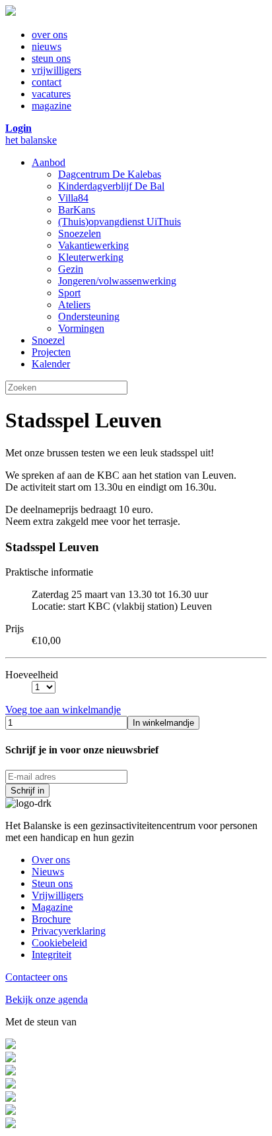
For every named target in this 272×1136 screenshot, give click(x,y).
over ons (49, 34)
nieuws (46, 46)
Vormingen (81, 328)
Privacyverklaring (69, 930)
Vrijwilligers (57, 895)
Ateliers (74, 304)
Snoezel (48, 340)
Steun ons (52, 883)
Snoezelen (79, 233)
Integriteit (51, 954)
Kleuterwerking (90, 257)
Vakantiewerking (93, 245)
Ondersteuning (88, 316)
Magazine (52, 907)
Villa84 (73, 197)
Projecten (51, 352)
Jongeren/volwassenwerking (117, 280)
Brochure (51, 919)
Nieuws (48, 871)
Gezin (70, 269)
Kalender (51, 363)
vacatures (51, 93)
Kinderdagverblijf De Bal (111, 186)
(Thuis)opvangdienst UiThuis (119, 221)
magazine (51, 105)
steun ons (51, 58)
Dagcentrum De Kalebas (109, 174)
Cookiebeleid (59, 942)
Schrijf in (27, 791)
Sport (69, 292)
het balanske (31, 140)
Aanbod (48, 162)
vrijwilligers (56, 70)
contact (46, 82)
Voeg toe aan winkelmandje (63, 709)
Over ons (51, 859)
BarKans (76, 209)
